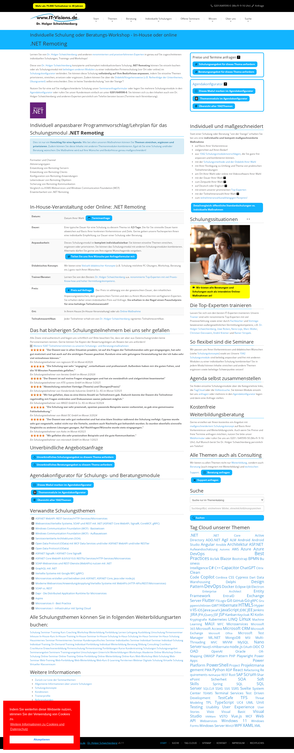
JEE (250, 609)
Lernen (122, 632)
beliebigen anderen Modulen (79, 69)
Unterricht (104, 652)
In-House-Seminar (86, 636)
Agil (225, 539)
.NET (194, 535)
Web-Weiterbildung (85, 660)
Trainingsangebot (70, 652)
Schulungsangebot (167, 648)
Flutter (208, 600)
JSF (216, 614)
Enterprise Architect (221, 591)
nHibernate (220, 647)
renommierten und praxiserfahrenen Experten (118, 54)
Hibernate (228, 605)
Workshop (82, 632)
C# (211, 567)
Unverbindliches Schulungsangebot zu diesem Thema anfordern (75, 457)
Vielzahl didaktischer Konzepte (98, 265)
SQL (239, 683)
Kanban (231, 614)
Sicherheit (219, 679)
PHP (232, 656)
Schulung (35, 632)
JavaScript (230, 609)
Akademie (147, 652)
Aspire (39, 598)
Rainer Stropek (242, 333)
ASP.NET (256, 544)
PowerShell (217, 665)
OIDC (256, 647)
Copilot (207, 577)
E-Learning (114, 660)
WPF (238, 725)
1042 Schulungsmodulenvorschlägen (220, 154)
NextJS (206, 647)
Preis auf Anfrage (81, 290)
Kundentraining (134, 648)
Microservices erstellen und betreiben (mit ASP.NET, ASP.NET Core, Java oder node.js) (85, 578)
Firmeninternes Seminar (69, 640)
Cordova (221, 577)
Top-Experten (238, 189)
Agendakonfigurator (41, 92)
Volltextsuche (222, 390)
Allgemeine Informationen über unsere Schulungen (63, 684)
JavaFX (215, 610)
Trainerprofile (42, 696)
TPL (209, 702)
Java (207, 609)
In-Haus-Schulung (128, 636)
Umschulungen (89, 652)
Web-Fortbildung (64, 660)
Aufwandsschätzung (204, 549)
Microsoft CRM (236, 628)
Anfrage (259, 5)
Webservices (208, 721)
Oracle (240, 651)
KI (252, 614)
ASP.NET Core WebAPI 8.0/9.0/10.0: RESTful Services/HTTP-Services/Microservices (83, 558)
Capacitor (230, 567)
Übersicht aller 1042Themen (215, 106)
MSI (247, 638)
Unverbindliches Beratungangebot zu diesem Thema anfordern (74, 464)
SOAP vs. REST (43, 588)
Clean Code (195, 575)
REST (224, 675)
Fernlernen (126, 660)
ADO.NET (213, 539)
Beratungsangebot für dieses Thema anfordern (226, 71)
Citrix (259, 568)
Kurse (122, 648)
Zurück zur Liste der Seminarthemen (55, 680)
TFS (244, 697)
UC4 (240, 702)
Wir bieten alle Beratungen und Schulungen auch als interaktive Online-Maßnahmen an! (216, 291)
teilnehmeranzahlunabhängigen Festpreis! (223, 197)
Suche (248, 18)
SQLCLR (208, 689)
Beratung (131, 18)
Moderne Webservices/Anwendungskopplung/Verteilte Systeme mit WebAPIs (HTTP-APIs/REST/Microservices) (100, 583)
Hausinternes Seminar (42, 640)
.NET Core (226, 535)
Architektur (237, 544)
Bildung (142, 644)
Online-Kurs (128, 656)
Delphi (231, 581)
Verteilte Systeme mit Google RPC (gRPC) (59, 573)
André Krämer (221, 333)
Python (218, 669)
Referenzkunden (44, 699)
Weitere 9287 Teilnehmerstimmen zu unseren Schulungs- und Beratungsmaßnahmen (81, 346)
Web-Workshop (143, 656)
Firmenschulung (76, 648)
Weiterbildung (97, 632)
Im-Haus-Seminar (148, 636)
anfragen (204, 394)
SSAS (219, 688)
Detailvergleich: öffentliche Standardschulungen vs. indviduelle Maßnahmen (224, 207)
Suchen (200, 517)
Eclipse (240, 586)
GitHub (238, 600)
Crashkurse (36, 648)
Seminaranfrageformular (113, 88)
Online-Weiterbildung (109, 656)
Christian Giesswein (201, 333)
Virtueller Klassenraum (42, 664)
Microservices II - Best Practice (53, 603)
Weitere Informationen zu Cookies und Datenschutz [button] (37, 727)
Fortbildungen (110, 648)
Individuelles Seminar (128, 640)
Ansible (221, 545)
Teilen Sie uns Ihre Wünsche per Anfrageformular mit (103, 256)
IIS (195, 609)
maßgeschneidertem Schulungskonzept (212, 426)
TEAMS (208, 693)
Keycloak (243, 615)
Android (244, 539)
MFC (220, 624)
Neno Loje (236, 329)
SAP (239, 674)
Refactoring (251, 670)
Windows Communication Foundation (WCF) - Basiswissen (69, 528)
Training (55, 632)
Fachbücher (236, 321)
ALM (233, 540)
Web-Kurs (101, 660)
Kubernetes (218, 619)
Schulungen (149, 648)
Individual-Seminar (150, 640)
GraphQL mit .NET (46, 568)
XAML (248, 725)
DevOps (212, 586)
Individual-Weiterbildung (113, 644)
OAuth (247, 647)
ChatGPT (248, 567)
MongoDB (232, 637)
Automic (225, 549)
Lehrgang (132, 632)
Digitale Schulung (153, 660)
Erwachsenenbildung (55, 648)
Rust (232, 675)
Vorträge (253, 321)
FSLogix (221, 601)
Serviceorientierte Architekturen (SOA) (58, 538)
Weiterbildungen (119, 652)
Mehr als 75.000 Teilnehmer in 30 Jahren (59, 6)
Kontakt (222, 742)
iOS (200, 609)
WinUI (229, 726)
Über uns (231, 18)
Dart (252, 577)
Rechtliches (257, 742)
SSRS (235, 688)
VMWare (210, 716)
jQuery (208, 615)
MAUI (209, 623)
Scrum (250, 674)
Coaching (71, 632)
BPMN (253, 558)
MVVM (227, 642)
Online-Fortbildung (86, 656)
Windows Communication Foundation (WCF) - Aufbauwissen (71, 533)
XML (257, 725)
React (238, 669)
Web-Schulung (161, 656)
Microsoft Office (221, 633)
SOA (242, 679)
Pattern (222, 655)
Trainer (194, 317)
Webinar (138, 660)
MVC (214, 642)
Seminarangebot (39, 652)
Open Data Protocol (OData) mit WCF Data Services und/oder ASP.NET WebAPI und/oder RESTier (92, 543)
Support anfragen (207, 480)
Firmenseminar (174, 632)
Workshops (135, 652)
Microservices (237, 623)
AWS (235, 549)
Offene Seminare (190, 18)
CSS (231, 577)
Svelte (245, 688)
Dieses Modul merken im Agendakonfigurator (225, 91)
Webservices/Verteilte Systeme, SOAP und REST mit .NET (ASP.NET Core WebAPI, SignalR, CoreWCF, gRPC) (97, 523)
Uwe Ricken (223, 329)
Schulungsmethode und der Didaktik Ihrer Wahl (230, 161)
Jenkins (258, 610)
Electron (257, 587)
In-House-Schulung (107, 636)
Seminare (54, 652)
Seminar (45, 632)
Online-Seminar (49, 656)
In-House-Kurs (47, 636)
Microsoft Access (209, 628)
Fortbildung (111, 632)
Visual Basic (233, 711)
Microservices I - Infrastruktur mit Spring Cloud (63, 608)
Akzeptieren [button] (42, 739)
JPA (200, 614)
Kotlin (259, 614)
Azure (246, 548)
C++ (218, 567)
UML (249, 702)
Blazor (225, 558)
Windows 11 (234, 720)
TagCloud (199, 390)
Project (234, 665)
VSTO (223, 716)
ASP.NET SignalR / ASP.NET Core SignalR (58, 553)
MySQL (243, 642)
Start (96, 18)
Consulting (153, 644)
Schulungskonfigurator (42, 73)
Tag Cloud (190, 742)
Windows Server (212, 725)
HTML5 (246, 605)
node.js (236, 646)
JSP (222, 614)
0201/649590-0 (222, 5)
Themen (112, 18)
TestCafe (225, 697)
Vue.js (236, 715)
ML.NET (214, 637)
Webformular (197, 438)
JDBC (243, 610)
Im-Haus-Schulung (169, 636)
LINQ (233, 619)
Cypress (242, 577)
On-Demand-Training (62, 644)
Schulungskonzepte (46, 688)
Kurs (63, 632)
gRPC (254, 600)
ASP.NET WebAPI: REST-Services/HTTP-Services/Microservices (71, 518)
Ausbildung (144, 632)
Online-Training (67, 656)
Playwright (245, 655)
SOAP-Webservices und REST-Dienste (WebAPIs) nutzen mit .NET (73, 563)
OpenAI (216, 651)
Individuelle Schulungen (158, 18)
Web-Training (47, 660)
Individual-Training (40, 644)
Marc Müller (250, 329)
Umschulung (158, 632)
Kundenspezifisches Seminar (99, 640)
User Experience (238, 706)
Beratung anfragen (218, 472)
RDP (229, 670)
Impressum (238, 742)
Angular (208, 544)
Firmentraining (94, 648)
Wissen (213, 18)
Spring (218, 684)
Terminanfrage (100, 218)
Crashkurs (165, 644)
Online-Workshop (163, 652)
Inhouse (34, 636)
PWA (208, 670)
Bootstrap (239, 559)
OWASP (209, 656)
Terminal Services (229, 693)
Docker (228, 586)
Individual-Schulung (172, 640)
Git (229, 600)
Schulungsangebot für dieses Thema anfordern (226, 64)
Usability (212, 707)
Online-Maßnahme (130, 311)
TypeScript (224, 702)
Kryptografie (198, 619)
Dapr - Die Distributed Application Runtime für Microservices (71, 593)
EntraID (228, 596)
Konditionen (41, 692)
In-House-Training (66, 636)
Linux (245, 619)
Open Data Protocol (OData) (52, 548)
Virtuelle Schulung (173, 660)
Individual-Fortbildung (87, 644)
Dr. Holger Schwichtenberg (62, 54)
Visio (210, 711)
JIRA (194, 614)
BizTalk (214, 559)
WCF (249, 716)
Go (247, 600)
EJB (248, 587)
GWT (215, 605)
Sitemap (206, 742)
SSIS (227, 689)
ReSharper (214, 675)
